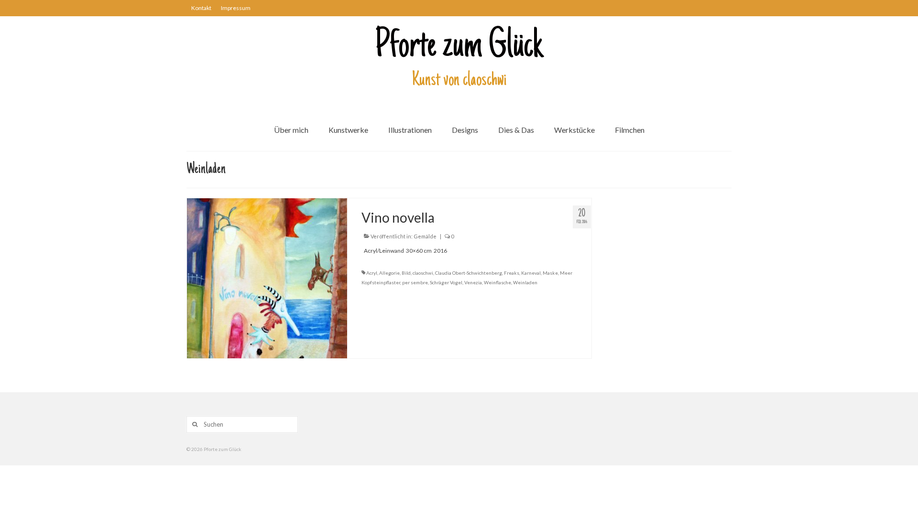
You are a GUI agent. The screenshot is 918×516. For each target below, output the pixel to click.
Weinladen (525, 282)
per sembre (415, 282)
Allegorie (389, 273)
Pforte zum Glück (459, 47)
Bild (406, 273)
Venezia (473, 282)
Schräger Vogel (446, 282)
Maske (550, 273)
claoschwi (423, 273)
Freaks (511, 273)
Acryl (371, 273)
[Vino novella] (267, 277)
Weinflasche (497, 282)
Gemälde (425, 236)
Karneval (531, 273)
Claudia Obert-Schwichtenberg (468, 273)
